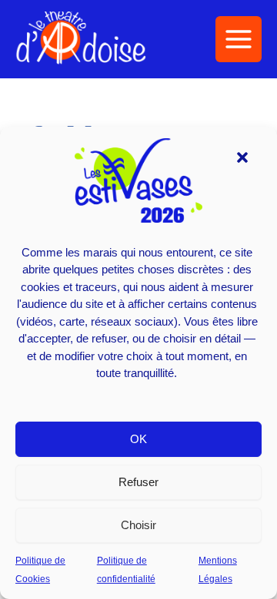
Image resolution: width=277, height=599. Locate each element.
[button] (242, 157)
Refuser (138, 481)
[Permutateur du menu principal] (238, 39)
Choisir (138, 524)
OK (138, 438)
